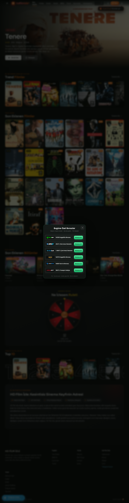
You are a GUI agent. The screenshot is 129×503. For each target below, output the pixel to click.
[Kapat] (82, 227)
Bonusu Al (78, 237)
